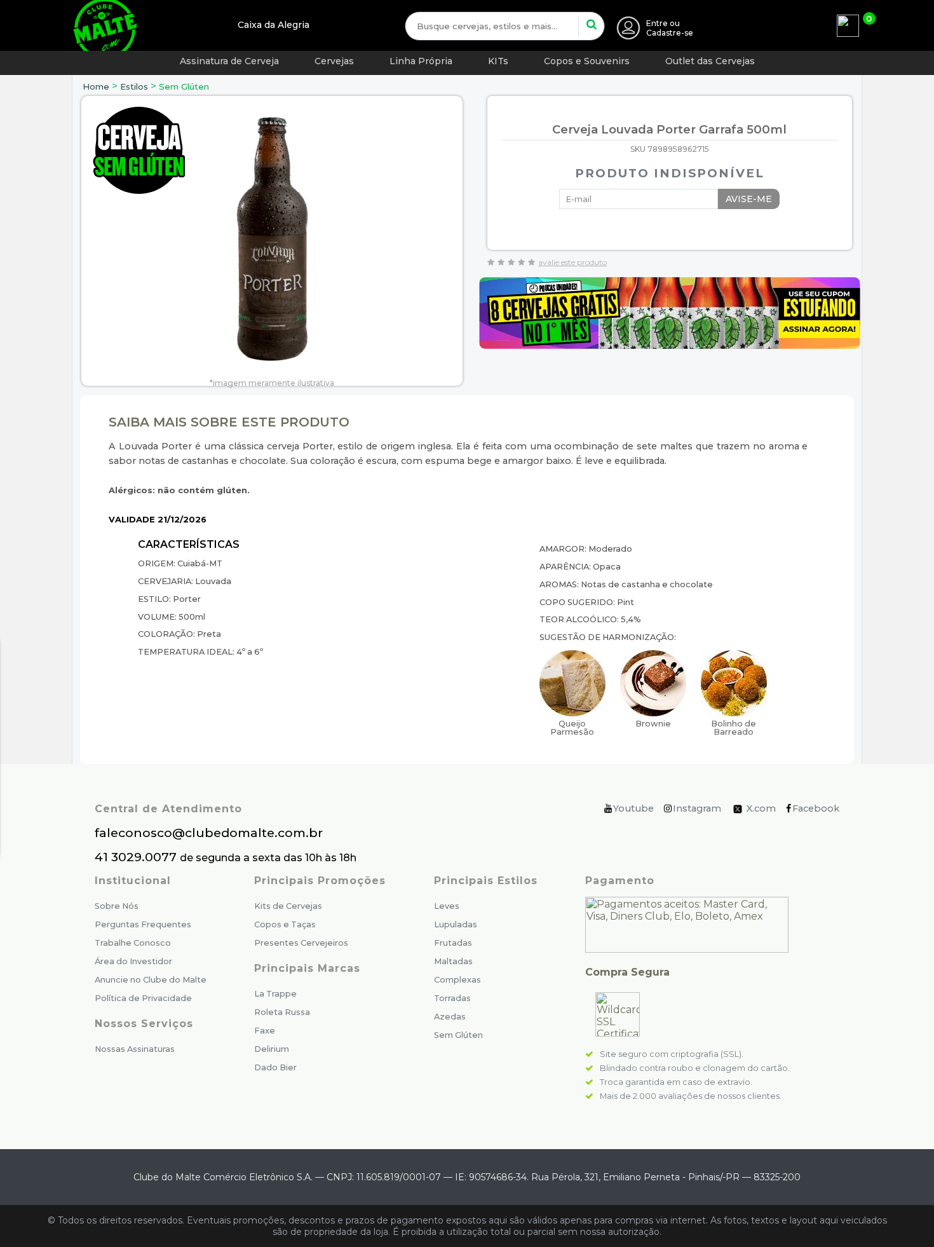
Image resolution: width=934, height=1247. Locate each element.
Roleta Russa (282, 1012)
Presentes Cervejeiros (301, 943)
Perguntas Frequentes (143, 924)
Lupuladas (455, 924)
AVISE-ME (749, 199)
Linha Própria (420, 61)
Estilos (134, 86)
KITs (498, 61)
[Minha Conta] (628, 28)
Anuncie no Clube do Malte (150, 980)
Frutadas (453, 943)
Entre (657, 23)
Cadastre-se (669, 32)
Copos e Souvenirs (587, 61)
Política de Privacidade (143, 998)
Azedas (450, 1016)
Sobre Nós (117, 906)
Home (96, 86)
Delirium (271, 1049)
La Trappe (275, 993)
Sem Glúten (184, 86)
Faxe (264, 1030)
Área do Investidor (133, 961)
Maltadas (453, 961)
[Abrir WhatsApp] (900, 1214)
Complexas (457, 980)
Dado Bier (275, 1067)
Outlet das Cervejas (710, 61)
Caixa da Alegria (273, 25)
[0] (848, 25)
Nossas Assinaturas (135, 1049)
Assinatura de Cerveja (229, 61)
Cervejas (334, 61)
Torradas (452, 998)
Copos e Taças (285, 924)
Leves (446, 906)
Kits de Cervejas (288, 906)
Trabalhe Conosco (133, 943)
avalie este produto (572, 262)
